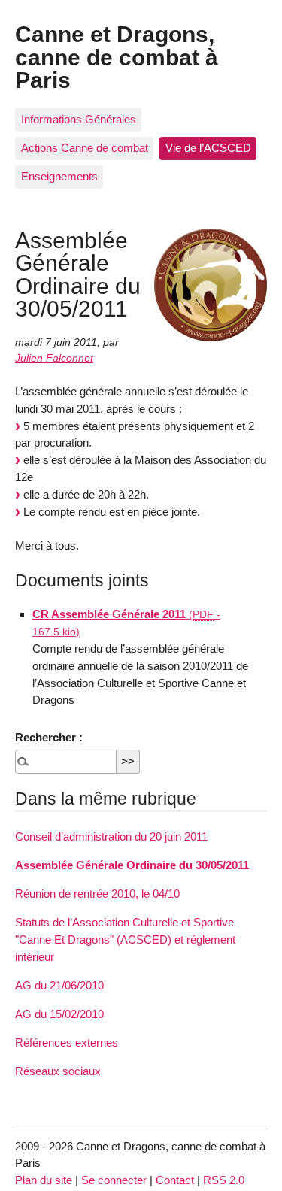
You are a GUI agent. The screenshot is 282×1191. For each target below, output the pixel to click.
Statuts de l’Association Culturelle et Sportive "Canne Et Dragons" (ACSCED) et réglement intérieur (125, 939)
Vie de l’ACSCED (208, 147)
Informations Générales (78, 119)
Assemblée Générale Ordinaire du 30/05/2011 (132, 865)
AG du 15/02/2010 (59, 1014)
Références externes (66, 1042)
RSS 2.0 (223, 1180)
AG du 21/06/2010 (59, 985)
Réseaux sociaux (58, 1071)
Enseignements (59, 176)
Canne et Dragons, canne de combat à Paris (116, 56)
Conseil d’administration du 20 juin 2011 (111, 836)
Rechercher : (49, 737)
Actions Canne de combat (84, 147)
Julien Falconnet (54, 358)
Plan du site (43, 1180)
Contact (175, 1180)
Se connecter (114, 1180)
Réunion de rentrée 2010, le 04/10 (97, 893)
